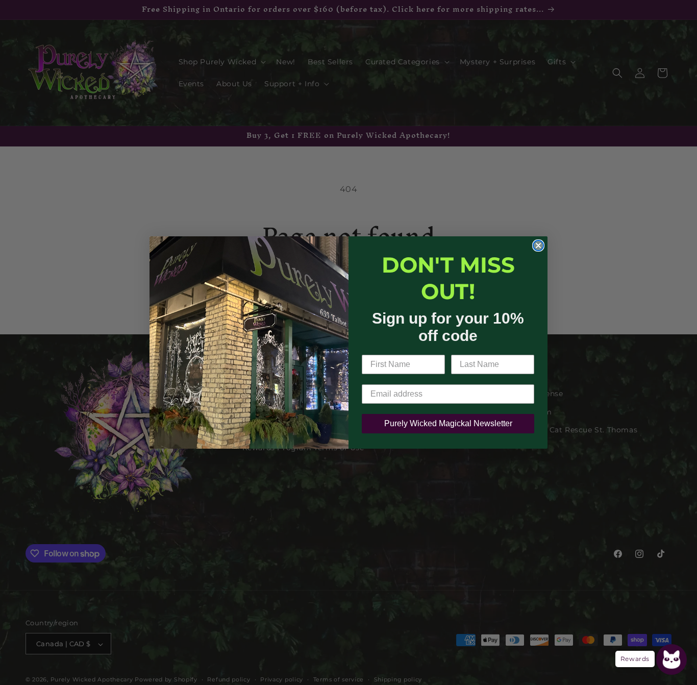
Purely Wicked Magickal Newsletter (448, 423)
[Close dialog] (538, 245)
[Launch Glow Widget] (671, 659)
